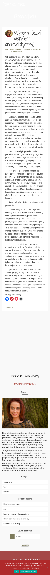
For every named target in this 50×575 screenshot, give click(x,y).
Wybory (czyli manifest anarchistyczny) (16, 519)
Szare (5, 509)
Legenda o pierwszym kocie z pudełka (16, 514)
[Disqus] (25, 343)
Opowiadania (9, 307)
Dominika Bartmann (15, 49)
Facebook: (25, 545)
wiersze (6, 492)
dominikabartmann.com (25, 384)
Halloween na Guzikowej (11, 524)
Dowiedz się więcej (28, 571)
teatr (5, 487)
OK (17, 571)
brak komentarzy (16, 52)
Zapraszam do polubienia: (25, 559)
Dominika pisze (13, 4)
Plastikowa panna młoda (11, 504)
